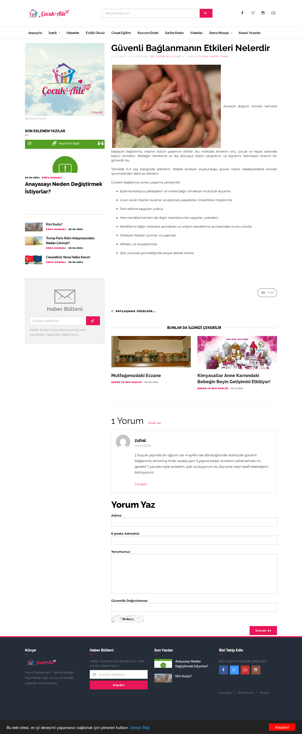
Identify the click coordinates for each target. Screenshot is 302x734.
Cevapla (141, 484)
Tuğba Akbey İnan (213, 56)
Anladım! (282, 727)
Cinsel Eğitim (121, 33)
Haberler (73, 33)
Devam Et (263, 630)
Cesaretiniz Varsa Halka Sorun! (68, 257)
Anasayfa (35, 33)
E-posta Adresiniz (125, 534)
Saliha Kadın (174, 33)
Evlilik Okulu (95, 33)
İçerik (53, 33)
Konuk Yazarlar (250, 33)
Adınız (116, 515)
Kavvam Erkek (148, 33)
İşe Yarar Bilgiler (165, 56)
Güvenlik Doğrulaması (129, 601)
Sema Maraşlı (219, 33)
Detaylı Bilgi (140, 727)
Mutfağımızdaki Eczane (136, 375)
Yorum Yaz (154, 423)
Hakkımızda (245, 692)
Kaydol (118, 685)
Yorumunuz (120, 552)
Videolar (196, 33)
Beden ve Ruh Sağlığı (126, 382)
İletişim (265, 692)
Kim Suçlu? (54, 224)
